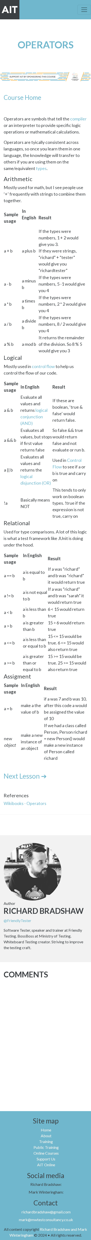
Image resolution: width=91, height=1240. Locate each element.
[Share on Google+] (53, 825)
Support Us (46, 1159)
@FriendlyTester (17, 920)
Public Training (46, 1147)
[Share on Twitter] (38, 825)
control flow (43, 366)
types (41, 168)
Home (46, 1130)
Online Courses (46, 1153)
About (46, 1135)
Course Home (22, 97)
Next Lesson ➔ (25, 776)
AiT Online (46, 1164)
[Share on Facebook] (45, 825)
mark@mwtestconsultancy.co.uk (46, 1219)
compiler (78, 118)
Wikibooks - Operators (25, 803)
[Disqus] (45, 1041)
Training (46, 1141)
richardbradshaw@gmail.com (46, 1212)
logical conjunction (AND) (34, 416)
